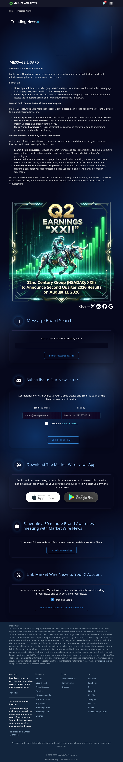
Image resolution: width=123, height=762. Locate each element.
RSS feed (92, 678)
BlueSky (91, 695)
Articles (39, 691)
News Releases (42, 687)
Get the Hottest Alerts (63, 439)
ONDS (23, 37)
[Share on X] (93, 307)
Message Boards (43, 695)
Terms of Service (69, 678)
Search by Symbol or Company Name (61, 338)
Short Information (44, 699)
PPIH (75, 37)
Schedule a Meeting (61, 550)
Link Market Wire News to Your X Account (61, 607)
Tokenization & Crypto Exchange (20, 733)
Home (11, 11)
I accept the (64, 423)
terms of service (70, 423)
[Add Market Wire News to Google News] (111, 307)
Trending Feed (42, 711)
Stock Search (41, 682)
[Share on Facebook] (105, 307)
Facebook (92, 682)
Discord (91, 703)
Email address (42, 407)
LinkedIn (92, 691)
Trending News (24, 21)
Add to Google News (97, 711)
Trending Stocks (64, 599)
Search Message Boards (61, 355)
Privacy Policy (68, 682)
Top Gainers (41, 703)
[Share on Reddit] (99, 307)
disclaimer (104, 660)
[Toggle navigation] (111, 3)
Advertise (14, 692)
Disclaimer (66, 687)
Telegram (92, 699)
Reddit (91, 707)
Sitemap (39, 715)
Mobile (81, 407)
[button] (96, 3)
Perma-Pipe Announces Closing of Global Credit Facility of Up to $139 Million (84, 47)
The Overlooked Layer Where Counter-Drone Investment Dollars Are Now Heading (34, 47)
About (39, 678)
